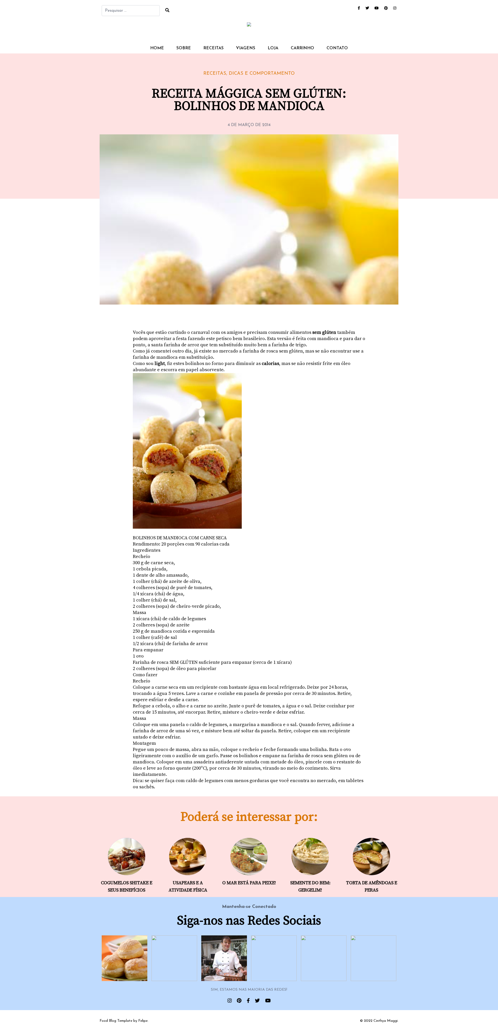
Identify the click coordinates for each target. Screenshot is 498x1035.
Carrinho (302, 48)
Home (157, 48)
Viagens (245, 48)
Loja (273, 48)
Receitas (213, 48)
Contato (337, 48)
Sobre (183, 48)
